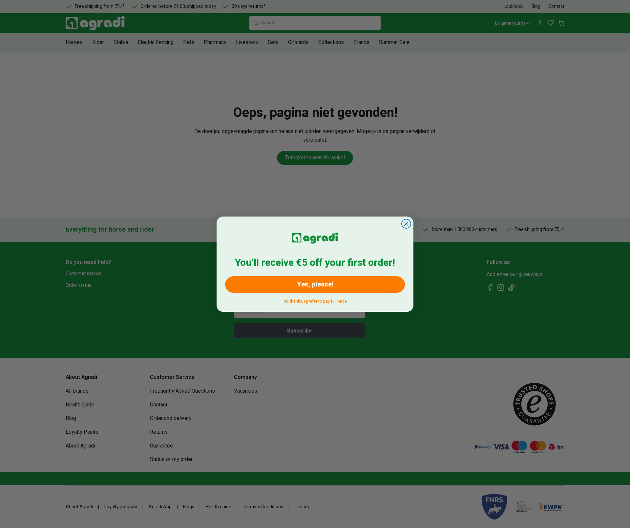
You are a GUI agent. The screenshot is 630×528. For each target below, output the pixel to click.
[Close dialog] (406, 223)
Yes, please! (315, 284)
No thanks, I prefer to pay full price (315, 300)
